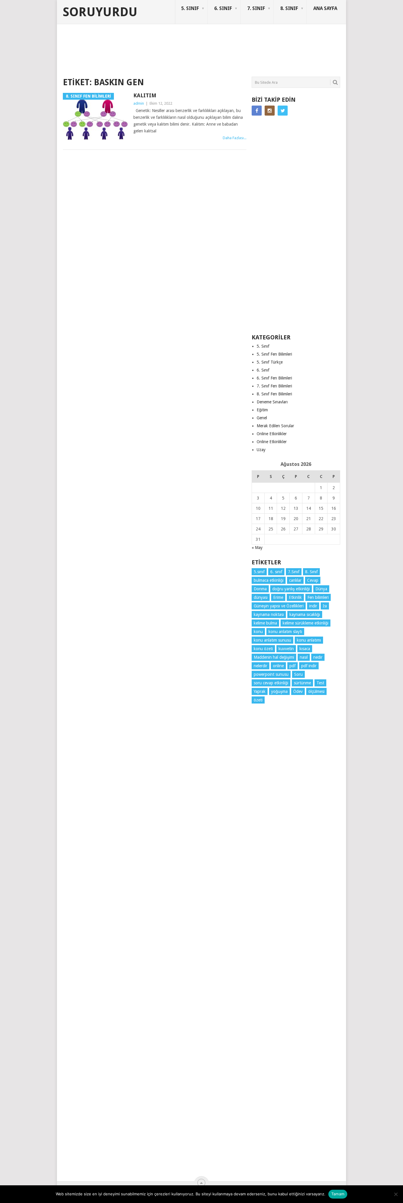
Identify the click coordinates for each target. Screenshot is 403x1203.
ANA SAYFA (325, 8)
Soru (298, 674)
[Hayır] (396, 1194)
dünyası (261, 597)
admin (138, 103)
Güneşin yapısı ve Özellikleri (279, 606)
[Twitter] (283, 111)
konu (258, 631)
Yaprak (260, 691)
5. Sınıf (263, 346)
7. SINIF (256, 8)
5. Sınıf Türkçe (270, 362)
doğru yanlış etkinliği (291, 588)
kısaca (304, 648)
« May (257, 547)
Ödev (298, 691)
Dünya (321, 588)
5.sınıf (259, 571)
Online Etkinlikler (272, 433)
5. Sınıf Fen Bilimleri (274, 354)
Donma (260, 588)
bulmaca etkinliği (269, 580)
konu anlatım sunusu (272, 640)
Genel (262, 417)
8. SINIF (289, 8)
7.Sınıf (293, 571)
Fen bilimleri (318, 597)
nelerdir (260, 665)
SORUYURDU (312, 46)
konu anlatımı (309, 640)
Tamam (337, 1194)
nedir (317, 657)
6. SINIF (223, 8)
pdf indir (309, 665)
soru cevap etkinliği (271, 683)
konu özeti (263, 648)
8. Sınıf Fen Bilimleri (274, 394)
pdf (292, 665)
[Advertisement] (170, 54)
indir (313, 606)
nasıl (304, 657)
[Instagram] (270, 111)
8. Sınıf (311, 571)
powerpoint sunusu (271, 674)
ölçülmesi (316, 691)
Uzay (261, 449)
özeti (258, 700)
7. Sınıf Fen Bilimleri (274, 386)
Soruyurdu (100, 12)
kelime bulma (265, 623)
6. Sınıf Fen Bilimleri (274, 378)
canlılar (295, 580)
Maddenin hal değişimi (274, 657)
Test (320, 683)
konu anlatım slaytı (285, 631)
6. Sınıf (263, 370)
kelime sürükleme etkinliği (305, 623)
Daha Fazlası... (234, 138)
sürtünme (302, 683)
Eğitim (262, 409)
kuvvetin (286, 648)
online (278, 665)
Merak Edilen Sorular (275, 425)
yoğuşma (279, 691)
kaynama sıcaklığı (304, 614)
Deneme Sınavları (272, 402)
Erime (278, 597)
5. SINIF (190, 8)
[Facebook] (257, 111)
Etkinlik (295, 597)
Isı (325, 606)
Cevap (312, 580)
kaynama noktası (269, 614)
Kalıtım (144, 95)
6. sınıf (276, 571)
